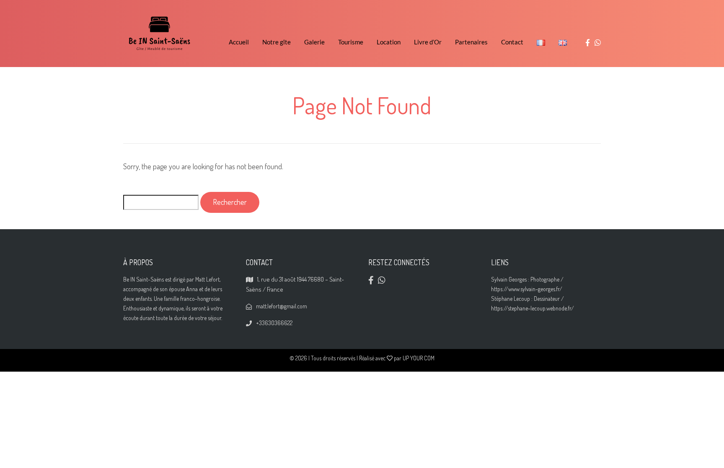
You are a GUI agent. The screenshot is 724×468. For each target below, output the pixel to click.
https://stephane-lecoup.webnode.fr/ (532, 308)
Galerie (314, 42)
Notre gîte (276, 42)
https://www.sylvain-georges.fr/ (526, 288)
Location (389, 42)
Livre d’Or (428, 42)
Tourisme (350, 42)
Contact (512, 42)
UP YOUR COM (418, 358)
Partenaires (471, 42)
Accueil (239, 42)
